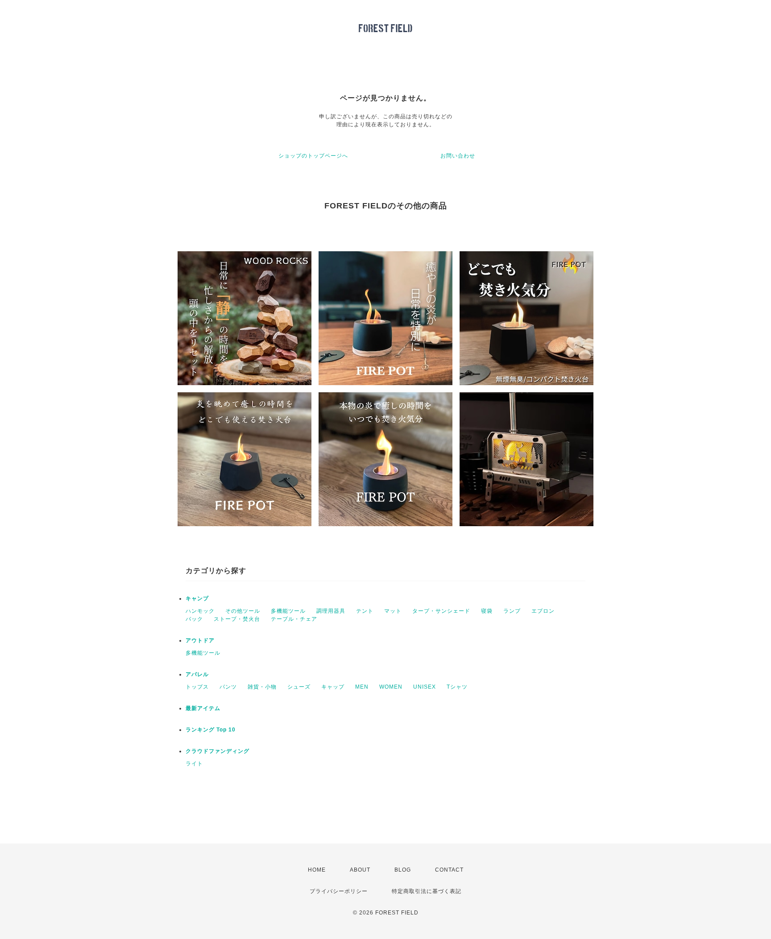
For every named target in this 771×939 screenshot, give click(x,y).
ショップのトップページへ (313, 156)
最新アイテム (203, 708)
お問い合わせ (457, 156)
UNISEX (424, 687)
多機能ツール (288, 611)
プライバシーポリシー (339, 891)
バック (194, 619)
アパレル (197, 674)
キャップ (332, 687)
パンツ (228, 687)
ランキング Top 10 (211, 730)
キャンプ (197, 598)
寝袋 (487, 611)
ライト (194, 763)
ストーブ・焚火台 (237, 619)
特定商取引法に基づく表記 (426, 891)
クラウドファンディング (217, 751)
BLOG (402, 870)
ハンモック (200, 611)
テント (364, 611)
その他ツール (242, 611)
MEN (362, 687)
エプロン (543, 611)
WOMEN (390, 687)
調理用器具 (330, 611)
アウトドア (200, 640)
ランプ (512, 611)
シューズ (299, 687)
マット (393, 611)
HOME (317, 870)
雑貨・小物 (262, 687)
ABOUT (360, 870)
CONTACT (449, 870)
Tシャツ (457, 687)
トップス (197, 687)
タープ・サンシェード (441, 611)
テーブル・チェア (294, 619)
